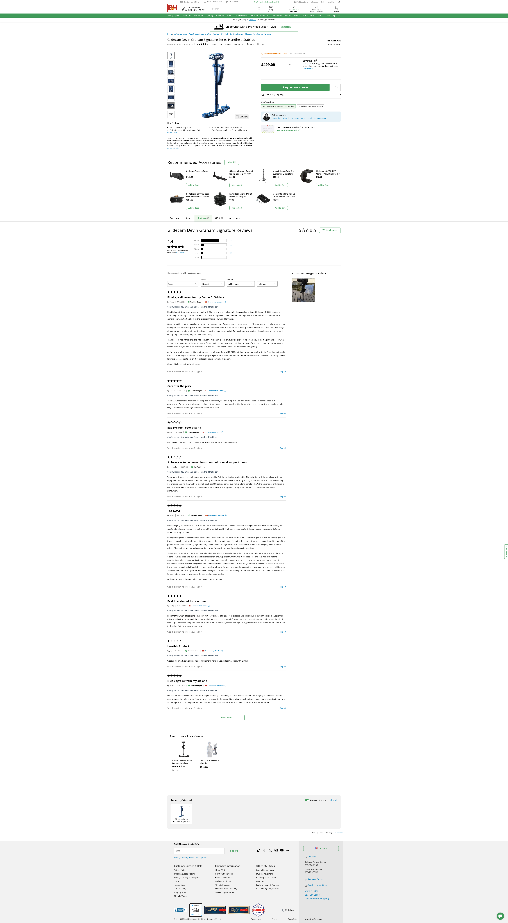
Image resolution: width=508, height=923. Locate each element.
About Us (314, 2)
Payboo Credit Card (223, 881)
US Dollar (323, 848)
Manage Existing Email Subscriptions (190, 857)
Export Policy (292, 919)
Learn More (180, 252)
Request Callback (316, 879)
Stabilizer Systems (237, 34)
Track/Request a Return (184, 874)
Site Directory (180, 888)
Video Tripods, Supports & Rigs (200, 34)
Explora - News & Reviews (267, 885)
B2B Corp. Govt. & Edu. (266, 877)
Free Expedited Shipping (317, 898)
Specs (188, 218)
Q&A (219, 218)
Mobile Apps (291, 910)
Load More (226, 717)
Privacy (274, 919)
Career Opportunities (224, 892)
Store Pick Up (311, 890)
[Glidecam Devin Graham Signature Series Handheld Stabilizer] (216, 85)
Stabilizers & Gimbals (220, 34)
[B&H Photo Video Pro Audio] (173, 8)
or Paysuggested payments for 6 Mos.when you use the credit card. (320, 65)
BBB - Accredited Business (180, 910)
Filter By (230, 279)
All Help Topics (180, 896)
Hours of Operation (223, 877)
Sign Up (234, 850)
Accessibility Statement (313, 919)
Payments (178, 881)
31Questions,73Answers (231, 44)
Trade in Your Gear (317, 885)
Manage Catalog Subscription (187, 877)
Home (169, 34)
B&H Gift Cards (312, 894)
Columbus (252, 20)
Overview (174, 218)
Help (323, 2)
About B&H (220, 870)
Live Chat (331, 2)
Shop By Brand (180, 892)
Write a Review (330, 230)
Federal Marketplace (265, 870)
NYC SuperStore (302, 2)
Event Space (261, 881)
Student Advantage (264, 874)
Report (283, 371)
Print (262, 44)
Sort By (203, 279)
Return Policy (180, 870)
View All (231, 162)
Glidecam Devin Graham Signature (258, 34)
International (179, 885)
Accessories (235, 218)
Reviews (203, 218)
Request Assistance (295, 87)
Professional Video (180, 34)
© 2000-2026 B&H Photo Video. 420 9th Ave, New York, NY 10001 (198, 919)
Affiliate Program (222, 885)
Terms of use (256, 919)
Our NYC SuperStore (224, 874)
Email (178, 851)
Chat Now (286, 26)
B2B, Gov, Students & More (189, 2)
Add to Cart (193, 185)
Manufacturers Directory (226, 888)
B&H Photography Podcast (267, 888)
